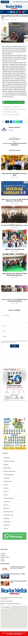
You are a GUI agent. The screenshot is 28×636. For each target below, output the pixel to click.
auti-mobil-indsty (7, 107)
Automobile (6, 457)
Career (2, 559)
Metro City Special (8, 511)
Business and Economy (9, 471)
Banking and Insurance (9, 461)
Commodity (6, 478)
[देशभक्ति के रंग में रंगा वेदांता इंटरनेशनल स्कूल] (14, 238)
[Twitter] (11, 12)
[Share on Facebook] (11, 122)
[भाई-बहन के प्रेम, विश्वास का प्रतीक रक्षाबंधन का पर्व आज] (5, 583)
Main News (6, 508)
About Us (3, 553)
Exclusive (6, 491)
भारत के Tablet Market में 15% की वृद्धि (17, 573)
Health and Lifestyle (9, 498)
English (24, 11)
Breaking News (7, 468)
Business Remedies (14, 127)
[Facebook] (8, 12)
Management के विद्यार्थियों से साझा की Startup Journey (14, 225)
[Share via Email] (21, 122)
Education (6, 488)
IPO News (6, 505)
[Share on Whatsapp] (17, 122)
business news (16, 107)
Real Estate (6, 518)
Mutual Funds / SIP (8, 515)
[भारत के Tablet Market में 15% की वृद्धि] (5, 576)
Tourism (6, 528)
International (7, 501)
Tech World (6, 525)
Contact (3, 560)
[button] (10, 2)
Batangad (6, 464)
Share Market (7, 521)
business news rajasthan (9, 109)
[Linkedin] (17, 12)
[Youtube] (20, 12)
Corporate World (8, 481)
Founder (3, 555)
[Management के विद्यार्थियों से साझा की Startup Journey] (14, 214)
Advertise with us (5, 557)
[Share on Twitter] (14, 122)
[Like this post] (7, 122)
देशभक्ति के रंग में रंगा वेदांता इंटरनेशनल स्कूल (14, 249)
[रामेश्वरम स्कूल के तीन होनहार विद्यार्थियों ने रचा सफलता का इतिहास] (14, 162)
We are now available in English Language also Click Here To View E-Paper (14, 633)
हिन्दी (23, 12)
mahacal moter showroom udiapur (11, 114)
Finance (6, 495)
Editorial (6, 484)
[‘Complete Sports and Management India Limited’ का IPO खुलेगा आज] (5, 569)
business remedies (21, 109)
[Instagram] (14, 12)
